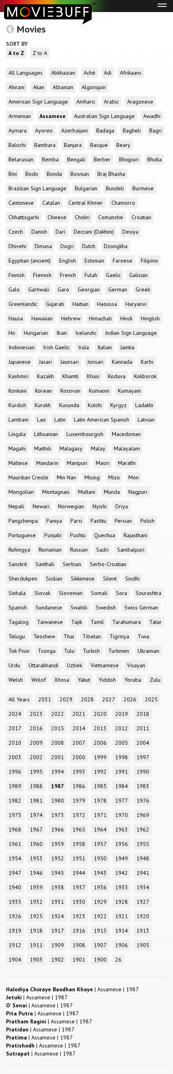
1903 (36, 959)
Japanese (19, 361)
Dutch (88, 246)
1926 (14, 916)
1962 (142, 829)
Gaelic (113, 275)
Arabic (111, 101)
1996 (14, 771)
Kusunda (69, 405)
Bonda (54, 173)
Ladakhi (144, 405)
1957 (100, 844)
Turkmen (118, 650)
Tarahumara (126, 622)
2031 (44, 699)
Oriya (121, 506)
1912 (14, 945)
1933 (14, 901)
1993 (78, 771)
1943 (100, 872)
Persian (123, 520)
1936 (100, 887)
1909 (57, 945)
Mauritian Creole (28, 477)
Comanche (110, 217)
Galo (14, 289)
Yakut (84, 679)
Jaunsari (69, 361)
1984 (121, 786)
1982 (14, 800)
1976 (142, 800)
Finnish (16, 275)
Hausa (15, 318)
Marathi (127, 463)
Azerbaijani (74, 130)
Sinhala (17, 593)
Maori (102, 463)
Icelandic (86, 332)
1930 (78, 901)
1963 (121, 829)
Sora (121, 593)
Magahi (17, 448)
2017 (14, 728)
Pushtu (78, 535)
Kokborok (145, 376)
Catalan (51, 202)
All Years (19, 699)
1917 (57, 930)
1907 (100, 945)
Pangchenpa (23, 520)
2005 (121, 742)
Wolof (38, 679)
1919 (14, 930)
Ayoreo (44, 130)
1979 (78, 800)
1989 (14, 786)
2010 (14, 742)
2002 (36, 757)
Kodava (117, 376)
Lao (41, 419)
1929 (100, 901)
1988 (36, 786)
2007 (78, 742)
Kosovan (70, 390)
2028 (87, 699)
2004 (142, 742)
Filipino (149, 260)
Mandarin (47, 463)
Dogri (67, 246)
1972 (78, 815)
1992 (100, 771)
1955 (142, 844)
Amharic (85, 101)
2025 (151, 699)
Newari (41, 506)
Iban (61, 332)
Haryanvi (136, 304)
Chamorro (123, 202)
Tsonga (47, 650)
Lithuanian (46, 434)
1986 (78, 786)
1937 (78, 887)
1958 (78, 844)
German (117, 289)
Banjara (73, 145)
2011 (142, 728)
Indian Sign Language (131, 332)
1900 (100, 959)
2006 (100, 742)
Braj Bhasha (111, 173)
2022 (57, 713)
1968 (14, 829)
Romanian (50, 549)
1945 (57, 872)
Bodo (31, 173)
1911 (36, 945)
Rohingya (19, 549)
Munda (112, 491)
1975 (14, 815)
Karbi (147, 361)
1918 (36, 930)
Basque (99, 145)
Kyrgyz (118, 405)
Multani (86, 491)
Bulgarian (86, 188)
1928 (121, 901)
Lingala (17, 434)
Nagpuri (137, 491)
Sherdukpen (22, 578)
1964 (100, 829)
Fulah (90, 275)
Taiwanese (50, 622)
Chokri (82, 217)
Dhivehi (17, 246)
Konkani (17, 390)
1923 (78, 916)
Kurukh (43, 405)
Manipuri (77, 463)
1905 (142, 945)
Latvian (146, 419)
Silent (110, 578)
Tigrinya (119, 636)
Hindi (126, 318)
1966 (57, 829)
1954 (14, 858)
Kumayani (129, 390)
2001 (57, 757)
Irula (83, 347)
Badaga (105, 130)
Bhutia (154, 159)
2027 (108, 699)
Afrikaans (131, 72)
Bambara (45, 145)
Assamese (52, 116)
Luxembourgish (84, 434)
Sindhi (132, 578)
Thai (69, 636)
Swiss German (141, 607)
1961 (14, 844)
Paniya (54, 520)
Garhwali (38, 289)
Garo (63, 289)
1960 (36, 844)
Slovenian (70, 593)
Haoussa (107, 304)
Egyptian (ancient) (29, 260)
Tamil (97, 622)
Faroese (122, 260)
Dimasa (43, 246)
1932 (36, 901)
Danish (39, 231)
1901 (78, 959)
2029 (66, 699)
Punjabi (53, 535)
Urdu (14, 665)
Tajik (76, 622)
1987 (57, 786)
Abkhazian (63, 72)
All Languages (25, 72)
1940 (14, 887)
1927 (142, 901)
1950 (100, 858)
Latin (60, 419)
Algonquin (94, 87)
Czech (15, 231)
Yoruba (132, 679)
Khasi (93, 376)
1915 (100, 930)
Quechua (104, 535)
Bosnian (79, 173)
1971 (100, 815)
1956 (121, 844)
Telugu (16, 636)
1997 (142, 757)
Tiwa (143, 636)
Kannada (122, 361)
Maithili (42, 448)
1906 (121, 945)
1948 (142, 858)
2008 (57, 742)
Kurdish (17, 405)
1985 (100, 786)
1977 (121, 800)
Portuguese (22, 535)
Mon (133, 477)
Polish (147, 520)
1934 (142, 887)
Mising (92, 477)
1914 (121, 930)
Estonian (94, 260)
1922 (100, 916)
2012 (121, 728)
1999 (100, 757)
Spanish (17, 607)
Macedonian (126, 434)
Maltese (18, 463)
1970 (121, 815)
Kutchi (95, 405)
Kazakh (45, 376)
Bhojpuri (129, 159)
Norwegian (71, 506)
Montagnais (56, 491)
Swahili (78, 607)
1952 (57, 858)
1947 (14, 872)
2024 (14, 713)
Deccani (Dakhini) (94, 231)
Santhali (44, 564)
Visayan (136, 665)
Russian (79, 549)
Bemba (50, 159)
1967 (36, 829)
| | (72, 989)
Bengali (76, 159)
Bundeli (115, 188)
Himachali (100, 318)
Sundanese (48, 607)
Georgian (89, 289)
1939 (36, 887)
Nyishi (100, 506)
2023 (36, 713)
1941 (142, 872)
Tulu (69, 650)
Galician (138, 275)
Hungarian (36, 332)
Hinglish (150, 318)
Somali (99, 593)
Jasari (45, 361)
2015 (57, 728)
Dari (60, 231)
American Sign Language (38, 101)
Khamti (70, 376)
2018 (142, 713)
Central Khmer (85, 202)
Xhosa (61, 679)
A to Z (16, 53)
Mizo (114, 477)
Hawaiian (42, 318)
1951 (78, 858)
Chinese (56, 217)
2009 (36, 742)
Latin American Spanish (101, 419)
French (68, 275)
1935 (121, 887)
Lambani (18, 419)
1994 (57, 771)
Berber (102, 159)
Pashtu (98, 520)
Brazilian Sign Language (37, 188)
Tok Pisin (18, 650)
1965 (78, 829)
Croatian (141, 217)
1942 (121, 872)
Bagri (155, 130)
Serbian (72, 564)
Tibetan (91, 636)
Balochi (17, 145)
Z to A (40, 53)
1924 (57, 916)
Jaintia (127, 347)
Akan (38, 87)
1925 (36, 916)
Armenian (19, 116)
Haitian (80, 304)
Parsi (76, 520)
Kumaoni (99, 390)
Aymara (17, 130)
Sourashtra (148, 593)
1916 (78, 930)
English (67, 260)
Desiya (130, 231)
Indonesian (21, 347)
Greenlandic (22, 304)
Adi (107, 72)
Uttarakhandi (43, 665)
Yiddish (107, 679)
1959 (57, 844)
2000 (78, 757)
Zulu (155, 679)
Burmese (143, 188)
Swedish (106, 607)
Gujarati (55, 304)
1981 (36, 800)
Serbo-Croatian (108, 564)
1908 (78, 945)
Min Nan (66, 477)
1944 (78, 872)
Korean (43, 390)
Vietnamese (105, 665)
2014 (78, 728)
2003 (14, 757)
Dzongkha (116, 246)
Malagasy (71, 448)
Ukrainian (148, 650)
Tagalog (18, 622)
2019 (121, 713)
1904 (14, 959)
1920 (142, 916)
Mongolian (21, 491)
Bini (12, 173)
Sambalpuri (130, 549)
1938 (57, 887)
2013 (100, 728)
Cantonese (21, 202)
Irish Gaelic (56, 347)
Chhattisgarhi (23, 217)
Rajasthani (135, 535)
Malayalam (127, 448)
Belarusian (20, 159)
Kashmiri (18, 376)
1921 (121, 916)
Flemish (42, 275)
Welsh (15, 679)
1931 (57, 901)
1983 (142, 786)
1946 (36, 872)
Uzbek (74, 665)
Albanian (63, 87)
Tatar (155, 622)
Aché (89, 72)
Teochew (44, 636)
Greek (143, 289)
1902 (57, 959)
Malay (98, 448)
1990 (142, 771)
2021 (78, 713)
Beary (123, 145)
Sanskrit (17, 564)
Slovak (42, 593)
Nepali (16, 506)
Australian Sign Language (104, 116)
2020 (100, 713)
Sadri (102, 549)
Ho (11, 332)
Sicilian (54, 578)
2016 (36, 728)
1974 (36, 815)
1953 (36, 858)
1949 (121, 858)
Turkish (91, 650)
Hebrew (70, 318)
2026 (130, 699)
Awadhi (152, 116)
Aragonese (140, 101)
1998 (121, 757)
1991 (121, 771)
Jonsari (95, 361)
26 (118, 959)
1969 (142, 815)
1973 (57, 815)
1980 (57, 800)
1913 (142, 930)
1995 (36, 771)
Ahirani (16, 87)
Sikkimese (83, 578)
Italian (104, 347)
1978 (100, 800)
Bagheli (132, 130)
